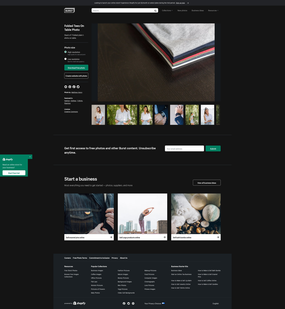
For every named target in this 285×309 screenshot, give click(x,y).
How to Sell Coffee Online (207, 280)
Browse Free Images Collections (71, 275)
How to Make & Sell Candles (208, 284)
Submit (213, 148)
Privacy (115, 257)
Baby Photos (95, 292)
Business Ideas (176, 270)
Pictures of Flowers (98, 289)
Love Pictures (149, 285)
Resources (212, 10)
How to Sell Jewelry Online (180, 284)
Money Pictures (123, 278)
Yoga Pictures (122, 289)
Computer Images (151, 278)
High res (121, 122)
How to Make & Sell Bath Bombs (209, 270)
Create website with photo (76, 75)
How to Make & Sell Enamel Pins (207, 275)
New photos (182, 10)
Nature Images (123, 274)
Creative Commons (71, 111)
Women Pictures (97, 285)
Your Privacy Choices (153, 303)
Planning (67, 103)
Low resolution (73, 59)
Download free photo (76, 67)
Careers (67, 257)
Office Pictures (96, 278)
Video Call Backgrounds (126, 292)
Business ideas (198, 10)
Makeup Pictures (150, 270)
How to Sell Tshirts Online (180, 287)
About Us (123, 257)
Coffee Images (96, 274)
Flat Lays (94, 281)
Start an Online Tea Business (181, 274)
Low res (99, 122)
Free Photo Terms (80, 257)
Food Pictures (149, 274)
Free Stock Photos (70, 270)
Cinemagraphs (150, 281)
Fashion (67, 100)
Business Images (97, 270)
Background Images (125, 281)
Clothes (73, 100)
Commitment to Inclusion (99, 257)
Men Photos (122, 285)
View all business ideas (206, 182)
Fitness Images (150, 289)
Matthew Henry (76, 92)
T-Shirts (79, 100)
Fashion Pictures (124, 270)
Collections (166, 10)
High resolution (74, 52)
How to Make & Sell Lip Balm (181, 280)
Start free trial (14, 172)
